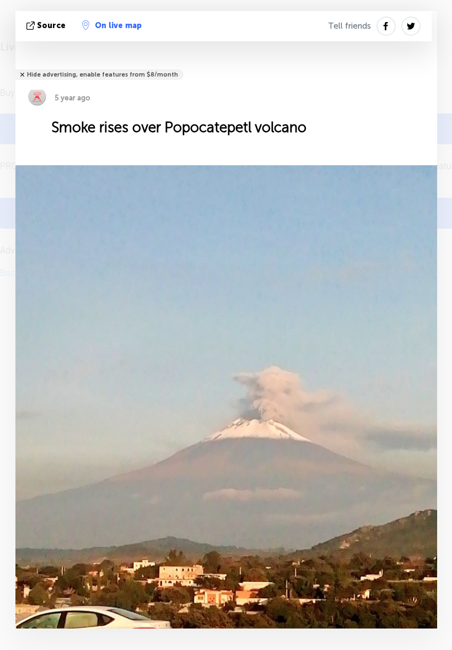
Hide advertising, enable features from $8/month (102, 74)
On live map (118, 25)
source (51, 25)
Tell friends (349, 26)
